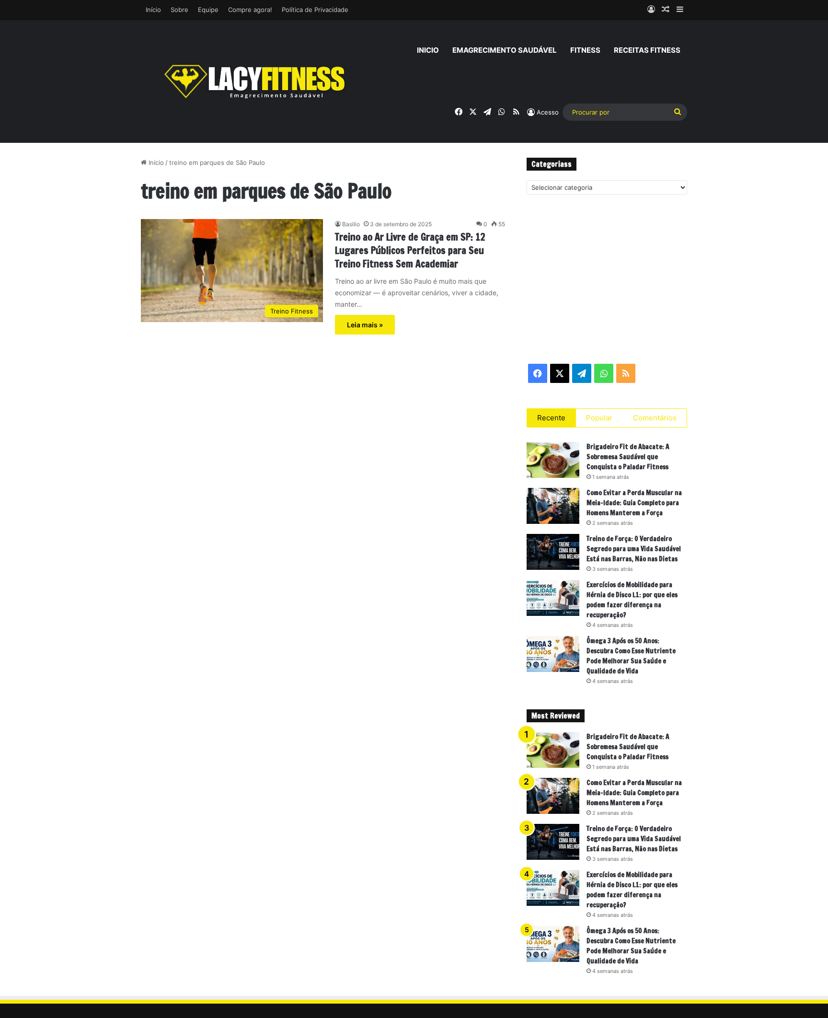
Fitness (585, 50)
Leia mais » (365, 325)
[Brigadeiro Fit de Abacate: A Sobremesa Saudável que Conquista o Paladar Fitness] (553, 460)
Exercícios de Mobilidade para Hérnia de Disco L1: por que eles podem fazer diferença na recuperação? (632, 600)
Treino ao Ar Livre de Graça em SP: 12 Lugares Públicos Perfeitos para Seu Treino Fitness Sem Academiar (410, 250)
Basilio (351, 224)
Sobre (179, 9)
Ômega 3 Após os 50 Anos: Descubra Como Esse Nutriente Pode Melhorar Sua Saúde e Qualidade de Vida (631, 656)
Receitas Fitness (647, 50)
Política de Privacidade (315, 9)
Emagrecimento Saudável (504, 50)
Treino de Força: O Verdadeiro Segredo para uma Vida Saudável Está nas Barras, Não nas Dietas (633, 549)
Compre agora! (250, 9)
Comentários (655, 417)
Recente (551, 417)
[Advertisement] (607, 278)
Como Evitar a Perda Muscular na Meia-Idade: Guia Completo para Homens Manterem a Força (634, 503)
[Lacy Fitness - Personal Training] (256, 81)
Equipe (208, 9)
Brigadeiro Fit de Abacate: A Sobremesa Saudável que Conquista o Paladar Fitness (627, 457)
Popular (599, 417)
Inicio (428, 50)
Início (153, 9)
